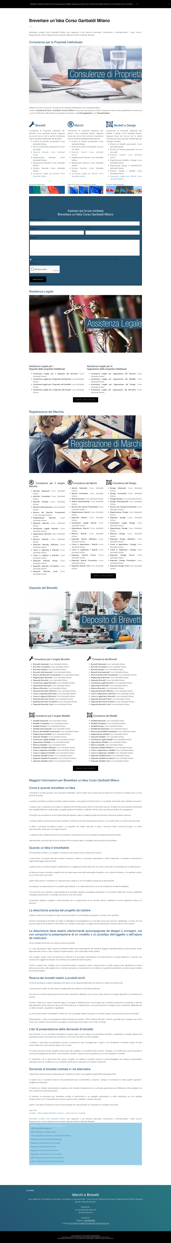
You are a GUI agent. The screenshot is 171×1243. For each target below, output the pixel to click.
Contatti (32, 1113)
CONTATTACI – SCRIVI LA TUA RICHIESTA (85, 400)
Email (89, 228)
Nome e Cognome (38, 219)
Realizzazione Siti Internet (65, 1238)
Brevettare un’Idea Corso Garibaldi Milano (47, 1119)
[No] (169, 4)
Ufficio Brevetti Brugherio (41, 1128)
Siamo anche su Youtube (76, 1113)
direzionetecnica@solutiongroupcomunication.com (88, 1223)
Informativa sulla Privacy (69, 1237)
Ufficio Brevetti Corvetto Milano (43, 1132)
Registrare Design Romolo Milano (44, 1150)
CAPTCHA (34, 263)
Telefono (34, 228)
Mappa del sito (99, 1237)
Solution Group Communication (104, 1238)
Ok (137, 4)
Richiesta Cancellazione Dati (86, 1237)
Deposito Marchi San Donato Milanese (46, 1139)
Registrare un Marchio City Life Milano (46, 1154)
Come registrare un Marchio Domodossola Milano (51, 1135)
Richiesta (33, 237)
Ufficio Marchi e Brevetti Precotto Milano (47, 1161)
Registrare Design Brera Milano (43, 1146)
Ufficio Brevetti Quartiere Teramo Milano (47, 1158)
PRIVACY (121, 259)
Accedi (107, 1237)
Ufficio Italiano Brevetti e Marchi (50, 1113)
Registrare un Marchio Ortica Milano (45, 1143)
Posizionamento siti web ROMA (84, 1238)
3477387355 (89, 1220)
